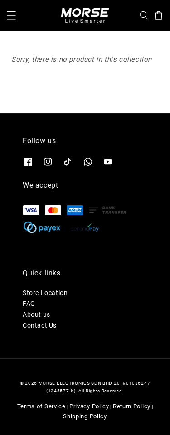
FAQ (29, 303)
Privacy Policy (89, 406)
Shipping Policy (85, 416)
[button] (11, 15)
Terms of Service (41, 406)
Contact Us (40, 325)
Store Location (45, 292)
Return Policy (132, 406)
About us (36, 314)
